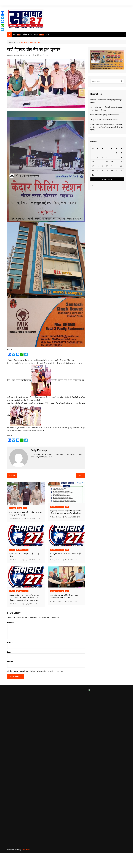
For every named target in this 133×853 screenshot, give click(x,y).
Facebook (114, 2)
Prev (13, 475)
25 (98, 171)
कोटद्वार (19, 508)
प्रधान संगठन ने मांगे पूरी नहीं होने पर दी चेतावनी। (105, 115)
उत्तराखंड (42, 55)
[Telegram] (2, 29)
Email (9, 652)
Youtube (124, 2)
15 (116, 162)
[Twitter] (2, 17)
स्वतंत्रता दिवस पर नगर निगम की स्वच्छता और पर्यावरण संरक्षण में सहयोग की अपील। (106, 108)
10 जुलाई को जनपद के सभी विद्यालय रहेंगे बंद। (104, 120)
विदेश (47, 34)
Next (79, 475)
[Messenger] (2, 21)
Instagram (121, 2)
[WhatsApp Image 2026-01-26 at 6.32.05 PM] (46, 166)
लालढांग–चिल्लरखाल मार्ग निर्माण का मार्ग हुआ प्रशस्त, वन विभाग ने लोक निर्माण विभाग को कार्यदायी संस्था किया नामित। (24, 597)
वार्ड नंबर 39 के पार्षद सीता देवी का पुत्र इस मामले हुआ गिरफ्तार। (106, 101)
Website (10, 661)
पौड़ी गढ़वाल (60, 506)
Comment (11, 622)
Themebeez (26, 850)
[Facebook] (2, 13)
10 (93, 162)
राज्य (16, 34)
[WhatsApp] (2, 25)
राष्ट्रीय (38, 34)
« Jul (92, 186)
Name (9, 643)
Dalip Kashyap (14, 55)
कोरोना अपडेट (27, 34)
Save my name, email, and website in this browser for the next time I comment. (36, 671)
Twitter (117, 2)
